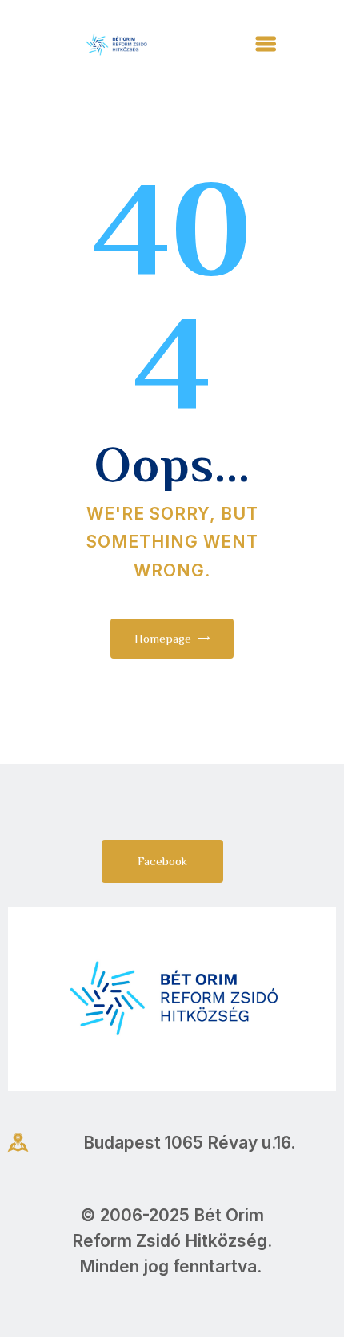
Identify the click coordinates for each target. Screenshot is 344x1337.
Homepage (162, 638)
